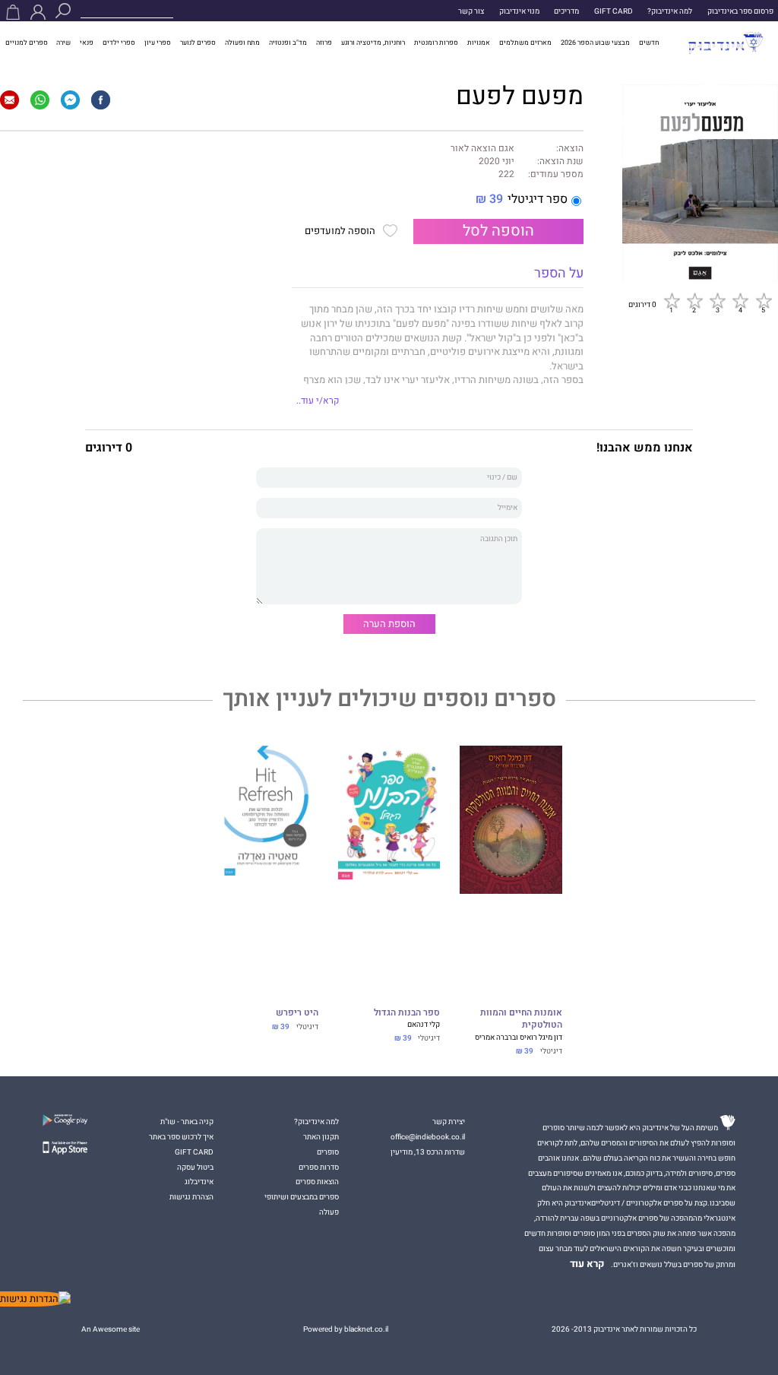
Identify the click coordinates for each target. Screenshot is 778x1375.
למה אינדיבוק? (669, 11)
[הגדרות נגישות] (35, 1299)
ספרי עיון (157, 42)
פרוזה (324, 42)
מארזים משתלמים (525, 42)
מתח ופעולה (242, 42)
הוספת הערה (389, 623)
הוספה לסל (498, 231)
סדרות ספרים (319, 1167)
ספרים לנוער (198, 42)
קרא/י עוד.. (317, 400)
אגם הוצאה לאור (482, 149)
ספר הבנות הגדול (407, 1013)
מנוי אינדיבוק (519, 11)
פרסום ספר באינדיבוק (740, 11)
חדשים (649, 42)
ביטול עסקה (195, 1167)
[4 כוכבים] (740, 300)
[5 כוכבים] (763, 300)
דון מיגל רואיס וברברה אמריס (518, 1037)
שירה (63, 42)
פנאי (86, 42)
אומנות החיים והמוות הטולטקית (521, 1019)
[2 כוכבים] (694, 300)
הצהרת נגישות (191, 1196)
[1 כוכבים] (671, 300)
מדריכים (566, 11)
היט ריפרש (297, 1013)
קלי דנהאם (423, 1024)
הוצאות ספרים (317, 1181)
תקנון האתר (321, 1136)
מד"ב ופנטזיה (288, 42)
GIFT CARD (613, 11)
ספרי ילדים (119, 42)
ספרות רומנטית (436, 42)
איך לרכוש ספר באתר (181, 1136)
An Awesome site (110, 1329)
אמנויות (478, 42)
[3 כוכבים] (717, 300)
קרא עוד (587, 1264)
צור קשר (471, 11)
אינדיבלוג (199, 1181)
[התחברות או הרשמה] (38, 12)
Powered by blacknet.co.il (345, 1329)
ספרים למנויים (26, 42)
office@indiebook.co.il (428, 1136)
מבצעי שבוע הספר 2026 (595, 42)
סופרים (328, 1152)
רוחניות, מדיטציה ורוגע (373, 42)
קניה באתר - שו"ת (186, 1121)
